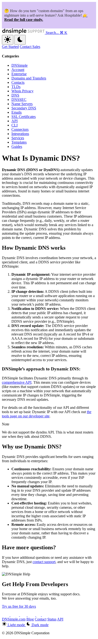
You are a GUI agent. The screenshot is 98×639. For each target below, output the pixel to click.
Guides (16, 147)
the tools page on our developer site (46, 414)
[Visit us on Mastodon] (45, 615)
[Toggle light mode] (7, 40)
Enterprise (19, 74)
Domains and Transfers (28, 78)
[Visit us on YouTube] (15, 615)
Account (17, 70)
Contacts (17, 82)
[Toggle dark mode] (20, 40)
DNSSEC (18, 100)
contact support (44, 562)
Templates (19, 142)
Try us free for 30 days (19, 606)
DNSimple (19, 65)
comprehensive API (16, 382)
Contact (40, 619)
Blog (30, 619)
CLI (14, 125)
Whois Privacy (22, 91)
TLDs (15, 87)
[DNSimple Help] (24, 33)
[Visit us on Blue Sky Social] (32, 615)
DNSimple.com (13, 619)
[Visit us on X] (6, 615)
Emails (16, 112)
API (14, 121)
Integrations (20, 134)
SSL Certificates (23, 117)
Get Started (10, 47)
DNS (15, 95)
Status (51, 619)
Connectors (20, 129)
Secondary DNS (23, 108)
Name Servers (22, 104)
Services (17, 138)
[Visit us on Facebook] (39, 615)
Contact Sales (30, 47)
